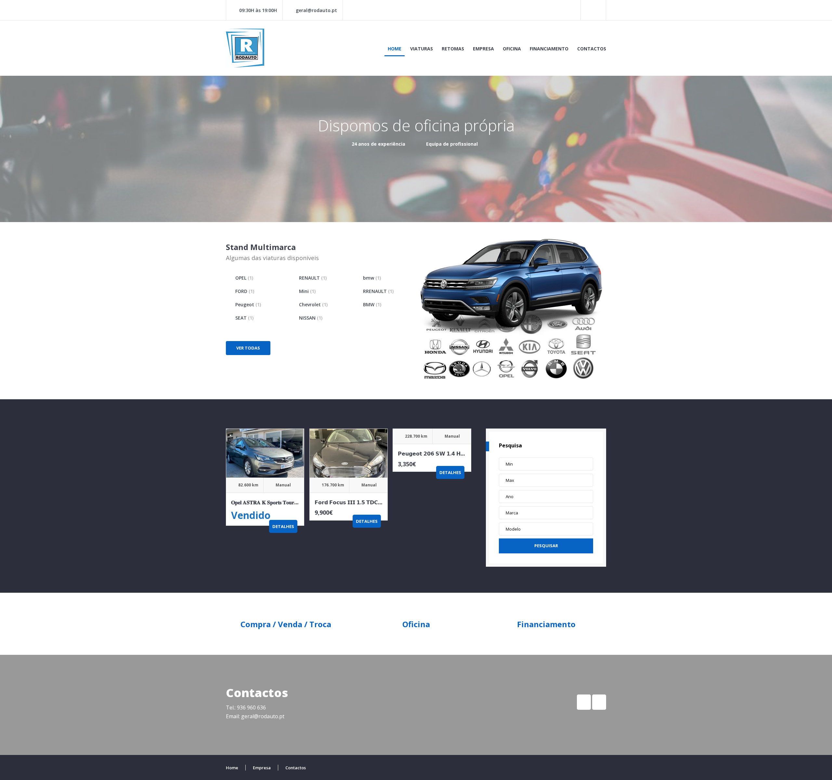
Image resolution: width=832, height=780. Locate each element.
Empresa (483, 49)
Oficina (512, 49)
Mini (307, 291)
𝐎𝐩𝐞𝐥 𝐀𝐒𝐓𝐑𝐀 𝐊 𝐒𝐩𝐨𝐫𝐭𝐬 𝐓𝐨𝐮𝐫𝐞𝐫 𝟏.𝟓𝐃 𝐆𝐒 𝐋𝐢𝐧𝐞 (280, 502)
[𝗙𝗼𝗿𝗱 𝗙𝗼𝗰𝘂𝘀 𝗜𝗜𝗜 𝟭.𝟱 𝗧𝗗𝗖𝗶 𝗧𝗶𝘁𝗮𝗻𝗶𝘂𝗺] (348, 453)
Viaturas (421, 49)
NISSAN (310, 318)
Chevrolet (313, 304)
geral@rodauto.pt (316, 10)
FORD (244, 291)
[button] (546, 463)
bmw (372, 278)
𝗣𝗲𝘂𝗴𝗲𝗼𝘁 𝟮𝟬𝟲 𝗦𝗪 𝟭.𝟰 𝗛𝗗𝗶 (432, 453)
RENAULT (313, 278)
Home (394, 49)
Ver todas (248, 348)
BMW (372, 304)
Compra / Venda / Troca (285, 624)
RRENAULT (378, 291)
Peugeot (248, 304)
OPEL (244, 278)
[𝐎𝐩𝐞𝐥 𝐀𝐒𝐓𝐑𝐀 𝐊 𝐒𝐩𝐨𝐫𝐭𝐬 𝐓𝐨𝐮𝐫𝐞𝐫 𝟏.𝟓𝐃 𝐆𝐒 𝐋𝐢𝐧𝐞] (265, 453)
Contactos (591, 49)
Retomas (453, 49)
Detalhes (283, 526)
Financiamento (549, 49)
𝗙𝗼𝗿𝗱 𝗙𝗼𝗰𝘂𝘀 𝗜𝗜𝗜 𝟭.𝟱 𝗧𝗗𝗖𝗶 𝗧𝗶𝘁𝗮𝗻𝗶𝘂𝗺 (361, 502)
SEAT (244, 318)
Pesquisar (546, 546)
